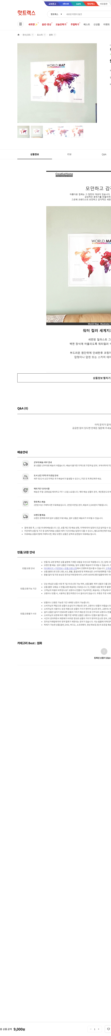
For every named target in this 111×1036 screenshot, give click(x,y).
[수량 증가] (98, 1029)
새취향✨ (33, 24)
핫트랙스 (54, 14)
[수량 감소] (90, 1029)
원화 (51, 34)
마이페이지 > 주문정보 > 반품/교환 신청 (60, 568)
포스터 (40, 34)
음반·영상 (46, 24)
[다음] (98, 84)
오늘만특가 (61, 24)
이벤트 (106, 24)
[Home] (18, 35)
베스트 (87, 24)
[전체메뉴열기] (20, 24)
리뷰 (69, 154)
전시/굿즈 (27, 34)
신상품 (97, 24)
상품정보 (34, 154)
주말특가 (75, 24)
